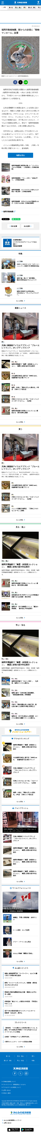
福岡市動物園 (8, 211)
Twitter (20, 1073)
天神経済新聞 (20, 2)
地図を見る (20, 155)
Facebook (15, 1073)
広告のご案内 (7, 1093)
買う (25, 7)
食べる (11, 7)
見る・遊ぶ (18, 7)
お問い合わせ (7, 1090)
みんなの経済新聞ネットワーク (20, 1113)
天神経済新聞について (9, 1081)
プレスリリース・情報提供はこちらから (14, 1084)
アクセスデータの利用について (12, 1087)
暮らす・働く (32, 7)
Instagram (26, 1073)
